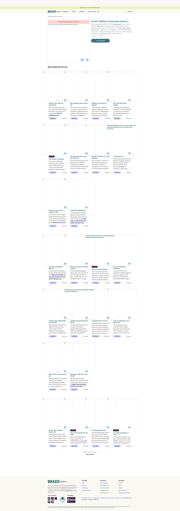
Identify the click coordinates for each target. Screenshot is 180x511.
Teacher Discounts (104, 488)
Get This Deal (100, 41)
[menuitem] (92, 11)
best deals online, (69, 490)
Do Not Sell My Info (86, 490)
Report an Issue (90, 454)
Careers (120, 488)
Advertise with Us (122, 490)
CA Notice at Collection (93, 499)
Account (130, 11)
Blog (119, 485)
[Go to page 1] (57, 100)
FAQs (83, 483)
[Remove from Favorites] (65, 100)
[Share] (87, 59)
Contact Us (84, 485)
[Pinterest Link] (49, 502)
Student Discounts (104, 490)
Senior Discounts (104, 493)
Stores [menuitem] (74, 12)
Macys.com (100, 26)
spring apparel (117, 24)
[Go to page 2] (58, 100)
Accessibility (85, 488)
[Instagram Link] (56, 498)
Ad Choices (117, 498)
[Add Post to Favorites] (82, 60)
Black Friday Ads (104, 483)
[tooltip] (82, 60)
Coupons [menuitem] (81, 12)
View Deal (52, 118)
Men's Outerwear (59, 16)
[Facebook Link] (49, 498)
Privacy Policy (111, 498)
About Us (120, 483)
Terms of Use (104, 498)
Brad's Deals (51, 16)
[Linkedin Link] (52, 502)
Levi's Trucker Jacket (124, 28)
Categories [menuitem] (65, 12)
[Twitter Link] (52, 498)
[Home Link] (55, 11)
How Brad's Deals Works (124, 493)
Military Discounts (104, 485)
